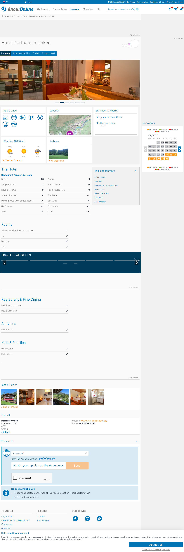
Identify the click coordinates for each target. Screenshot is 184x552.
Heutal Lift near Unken (111, 118)
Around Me (137, 9)
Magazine (88, 9)
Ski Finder (131, 2)
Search (133, 9)
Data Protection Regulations (15, 520)
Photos (45, 53)
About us (5, 528)
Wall (53, 53)
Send (77, 465)
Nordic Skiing (60, 9)
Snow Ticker (172, 2)
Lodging (5, 53)
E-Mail (35, 53)
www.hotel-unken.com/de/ (94, 420)
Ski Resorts (43, 9)
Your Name (18, 453)
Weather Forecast (13, 160)
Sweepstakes (142, 2)
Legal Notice (7, 516)
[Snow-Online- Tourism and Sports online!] (3, 16)
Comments (101, 202)
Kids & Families (102, 194)
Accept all (155, 544)
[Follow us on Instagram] (87, 518)
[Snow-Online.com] (17, 9)
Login (29, 2)
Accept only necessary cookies (156, 549)
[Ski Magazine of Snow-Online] (99, 518)
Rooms (99, 181)
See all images (10, 407)
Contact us (6, 524)
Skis (99, 9)
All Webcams (57, 161)
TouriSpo (41, 516)
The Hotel (100, 177)
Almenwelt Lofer (108, 124)
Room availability (21, 53)
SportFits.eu (43, 520)
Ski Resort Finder (117, 2)
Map (181, 2)
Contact (99, 198)
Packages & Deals (157, 2)
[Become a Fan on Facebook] (75, 518)
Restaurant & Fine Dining (107, 185)
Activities (100, 189)
